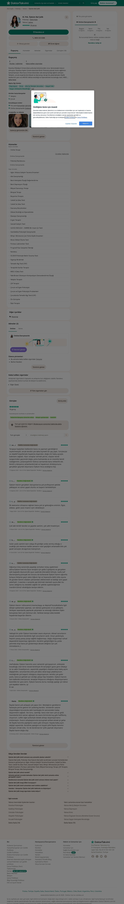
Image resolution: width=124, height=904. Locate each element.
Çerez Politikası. (82, 117)
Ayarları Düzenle (71, 124)
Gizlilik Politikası (70, 117)
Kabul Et (86, 123)
